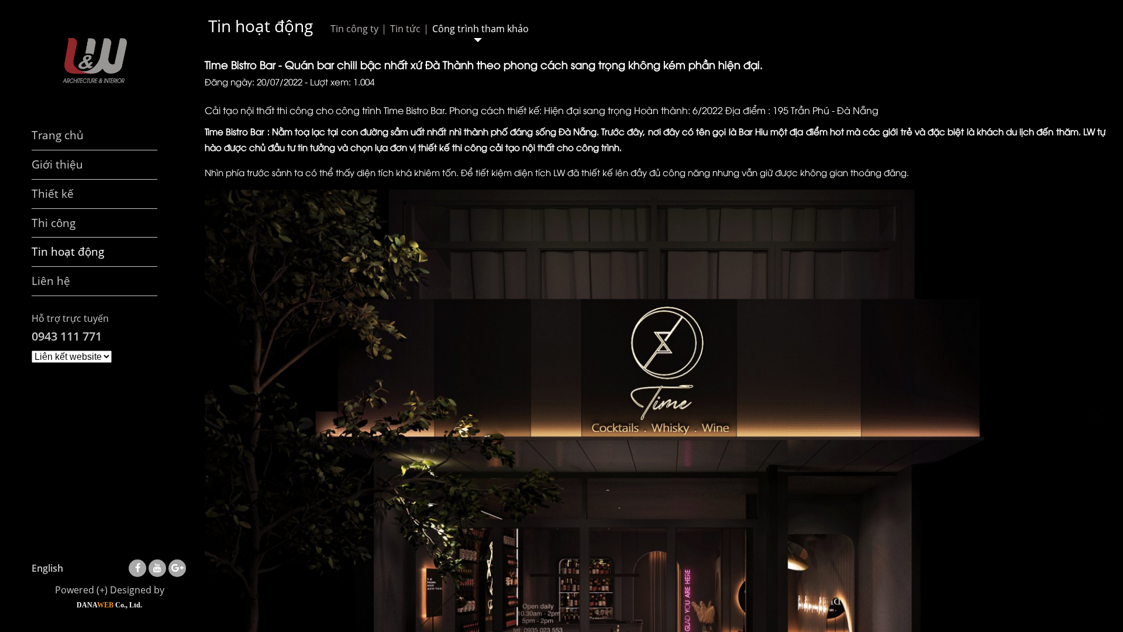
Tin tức (405, 28)
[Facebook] (137, 567)
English (47, 568)
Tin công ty (354, 28)
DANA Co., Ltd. (109, 605)
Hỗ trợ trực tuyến (70, 318)
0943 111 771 (67, 336)
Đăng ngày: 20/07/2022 (253, 81)
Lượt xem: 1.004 (342, 81)
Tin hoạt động (260, 26)
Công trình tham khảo (480, 28)
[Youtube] (157, 567)
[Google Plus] (177, 567)
